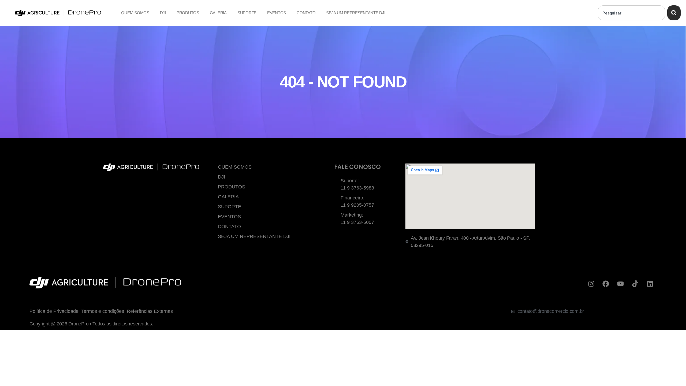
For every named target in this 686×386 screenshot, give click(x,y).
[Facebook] (606, 283)
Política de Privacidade (54, 311)
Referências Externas (150, 311)
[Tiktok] (635, 283)
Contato (306, 12)
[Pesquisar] (674, 12)
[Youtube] (620, 283)
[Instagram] (591, 283)
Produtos (188, 12)
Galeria (218, 12)
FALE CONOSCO (357, 167)
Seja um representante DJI (355, 12)
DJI (163, 12)
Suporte (246, 12)
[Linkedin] (650, 283)
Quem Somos (135, 12)
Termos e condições (102, 311)
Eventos (276, 12)
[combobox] (631, 12)
